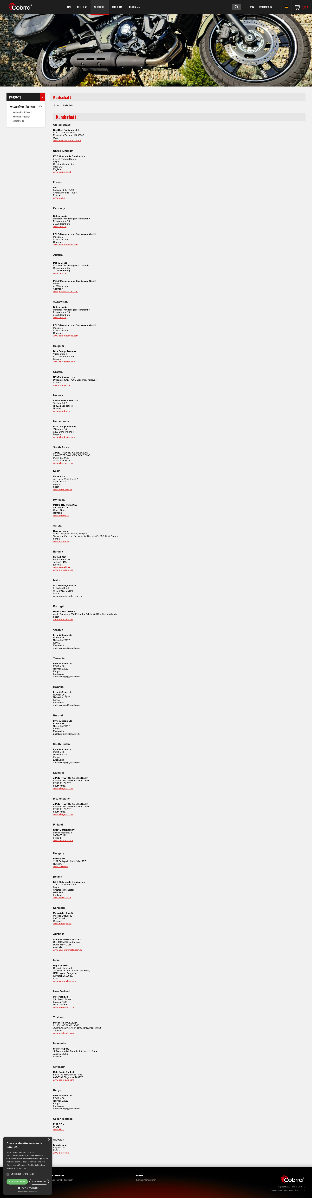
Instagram (134, 7)
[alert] (27, 1166)
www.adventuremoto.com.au (67, 950)
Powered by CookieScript (28, 1192)
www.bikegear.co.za (63, 463)
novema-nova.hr (61, 385)
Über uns (82, 7)
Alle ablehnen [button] (39, 1181)
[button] (27, 1187)
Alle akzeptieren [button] (17, 1181)
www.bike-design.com (64, 361)
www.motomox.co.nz (63, 1007)
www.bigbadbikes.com (64, 981)
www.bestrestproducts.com (67, 140)
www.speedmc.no (62, 411)
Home (56, 105)
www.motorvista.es (62, 489)
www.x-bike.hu (60, 866)
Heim (68, 7)
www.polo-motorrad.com (65, 244)
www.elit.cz (58, 1129)
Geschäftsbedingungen (62, 1180)
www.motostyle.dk (62, 923)
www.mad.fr (59, 198)
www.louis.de (59, 226)
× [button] (49, 1139)
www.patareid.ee (61, 567)
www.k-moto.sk (61, 1152)
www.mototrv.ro (61, 515)
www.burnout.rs (61, 541)
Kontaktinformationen (146, 1180)
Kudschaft (100, 7)
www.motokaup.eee (63, 570)
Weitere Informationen (16, 1168)
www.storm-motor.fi (63, 840)
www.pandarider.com (64, 1033)
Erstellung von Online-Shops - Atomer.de (287, 1190)
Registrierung (266, 7)
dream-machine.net (63, 619)
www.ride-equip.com (63, 1080)
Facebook (117, 7)
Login (251, 7)
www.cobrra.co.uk (62, 172)
